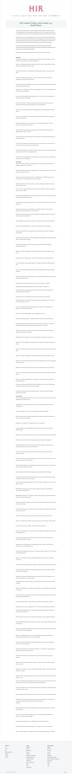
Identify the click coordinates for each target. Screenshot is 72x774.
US (5, 747)
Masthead (49, 748)
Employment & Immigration (31, 755)
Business (27, 748)
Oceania (6, 755)
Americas (6, 753)
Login (48, 765)
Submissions (49, 755)
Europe (6, 748)
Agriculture (28, 747)
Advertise (49, 753)
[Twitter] (64, 772)
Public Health (28, 760)
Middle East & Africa (8, 752)
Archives (6, 757)
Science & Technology (30, 762)
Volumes (48, 762)
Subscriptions (49, 760)
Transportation (28, 767)
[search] (59, 16)
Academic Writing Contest (51, 757)
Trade (27, 765)
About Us (48, 747)
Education (28, 753)
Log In (49, 15)
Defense (27, 752)
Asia (6, 750)
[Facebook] (66, 772)
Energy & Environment (30, 757)
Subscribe (54, 15)
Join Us (48, 752)
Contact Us (49, 750)
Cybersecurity (28, 750)
